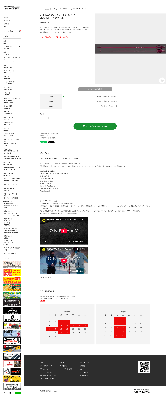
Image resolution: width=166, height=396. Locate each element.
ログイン (6, 27)
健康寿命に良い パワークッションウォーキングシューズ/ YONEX (10, 205)
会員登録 (6, 24)
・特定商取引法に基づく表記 (48, 138)
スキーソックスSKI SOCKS (8, 124)
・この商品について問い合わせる (49, 133)
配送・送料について (46, 366)
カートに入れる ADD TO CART (96, 126)
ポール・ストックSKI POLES (50, 9)
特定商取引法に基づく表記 (48, 375)
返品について (44, 369)
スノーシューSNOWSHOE (7, 163)
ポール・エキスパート (64, 8)
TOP (41, 8)
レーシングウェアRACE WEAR (9, 83)
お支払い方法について (47, 372)
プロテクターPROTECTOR (8, 88)
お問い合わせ (84, 375)
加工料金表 (63, 366)
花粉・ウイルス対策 (9, 253)
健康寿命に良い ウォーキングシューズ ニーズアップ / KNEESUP (11, 213)
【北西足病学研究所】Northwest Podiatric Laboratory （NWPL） (11, 230)
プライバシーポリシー (47, 378)
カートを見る (12, 31)
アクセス (62, 362)
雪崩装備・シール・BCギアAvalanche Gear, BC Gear (12, 157)
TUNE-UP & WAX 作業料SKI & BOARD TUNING (11, 180)
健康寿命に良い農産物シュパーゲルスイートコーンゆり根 (8, 240)
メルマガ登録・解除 (66, 369)
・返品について (44, 135)
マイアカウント (8, 21)
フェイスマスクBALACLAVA (8, 112)
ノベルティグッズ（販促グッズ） (11, 249)
